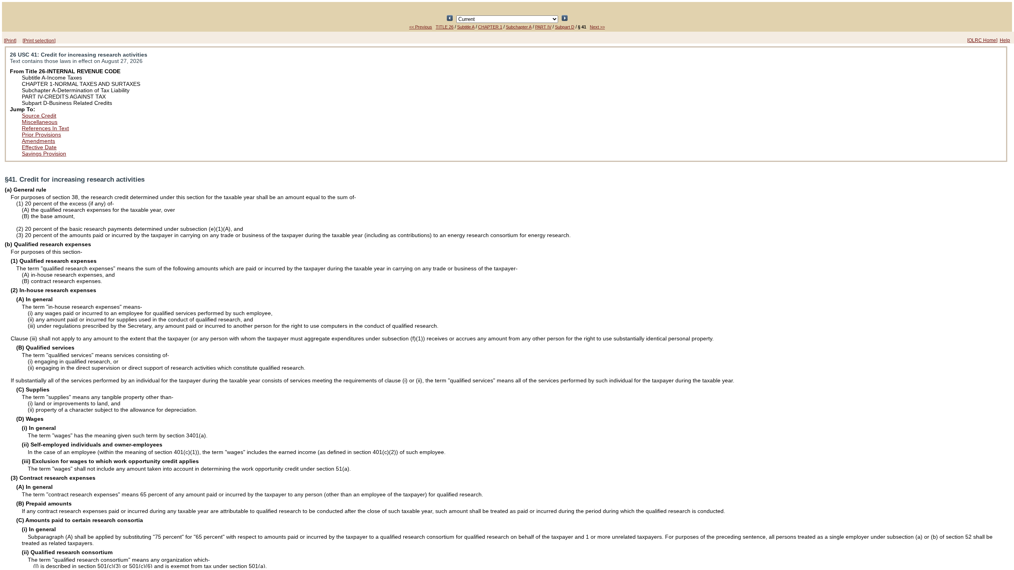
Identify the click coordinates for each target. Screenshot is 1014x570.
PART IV (543, 27)
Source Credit (39, 115)
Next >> (597, 27)
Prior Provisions (41, 134)
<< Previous (420, 27)
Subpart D (564, 27)
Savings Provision (44, 153)
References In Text (45, 128)
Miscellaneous (39, 122)
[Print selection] (39, 41)
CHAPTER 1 (490, 27)
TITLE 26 (445, 27)
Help (1005, 40)
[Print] (10, 41)
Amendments (38, 141)
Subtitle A (466, 27)
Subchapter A (519, 27)
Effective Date (39, 147)
